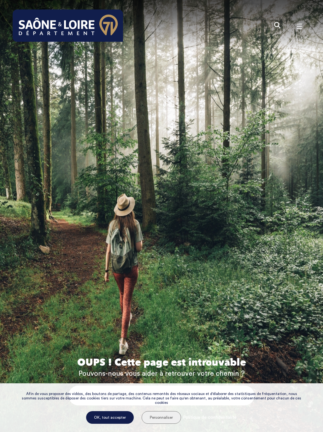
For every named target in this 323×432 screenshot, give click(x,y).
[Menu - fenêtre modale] (299, 26)
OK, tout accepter (110, 417)
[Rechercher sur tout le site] (277, 26)
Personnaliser (161, 417)
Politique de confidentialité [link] (210, 417)
